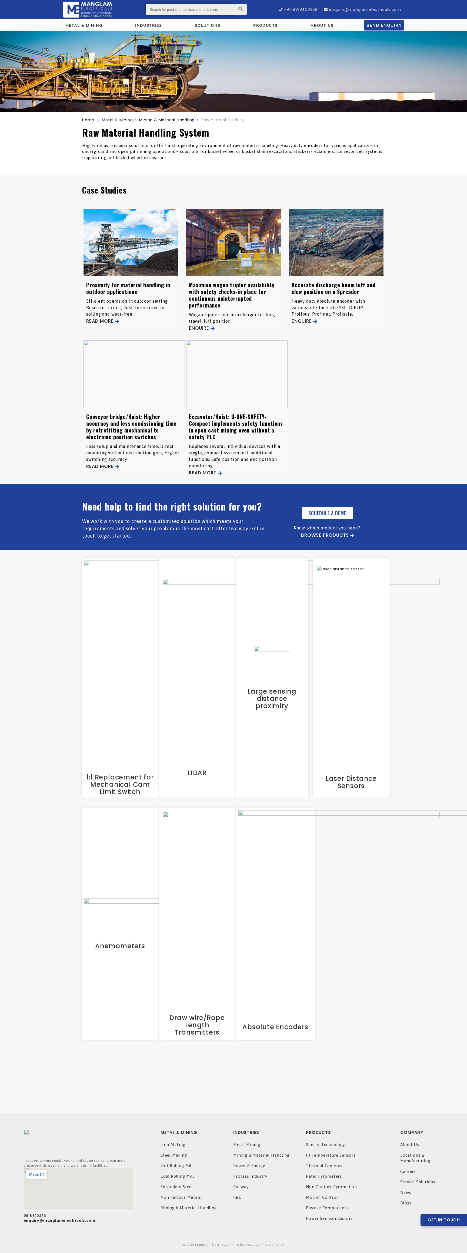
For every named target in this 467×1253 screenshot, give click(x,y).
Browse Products (325, 535)
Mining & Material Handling (189, 1207)
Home (88, 120)
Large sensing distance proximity (272, 698)
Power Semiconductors (329, 1218)
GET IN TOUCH (444, 1220)
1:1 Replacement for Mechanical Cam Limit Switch (120, 784)
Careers (408, 1171)
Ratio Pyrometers (324, 1176)
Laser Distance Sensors (351, 782)
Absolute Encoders (275, 1026)
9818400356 (35, 1215)
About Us (409, 1144)
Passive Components (327, 1207)
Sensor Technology (325, 1144)
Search (241, 9)
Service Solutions (417, 1182)
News (405, 1192)
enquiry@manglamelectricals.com (365, 9)
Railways (242, 1186)
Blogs (406, 1203)
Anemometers (120, 945)
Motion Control (322, 1197)
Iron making (173, 1144)
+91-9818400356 (301, 9)
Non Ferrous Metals (181, 1197)
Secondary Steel (177, 1186)
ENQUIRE (199, 328)
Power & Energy (249, 1165)
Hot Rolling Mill (177, 1165)
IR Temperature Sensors (331, 1155)
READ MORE (100, 321)
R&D (237, 1197)
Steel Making (174, 1155)
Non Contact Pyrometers (331, 1186)
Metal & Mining (116, 120)
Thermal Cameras (324, 1165)
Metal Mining (246, 1144)
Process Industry (250, 1176)
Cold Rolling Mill (177, 1176)
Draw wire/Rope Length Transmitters (197, 1025)
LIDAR (197, 772)
